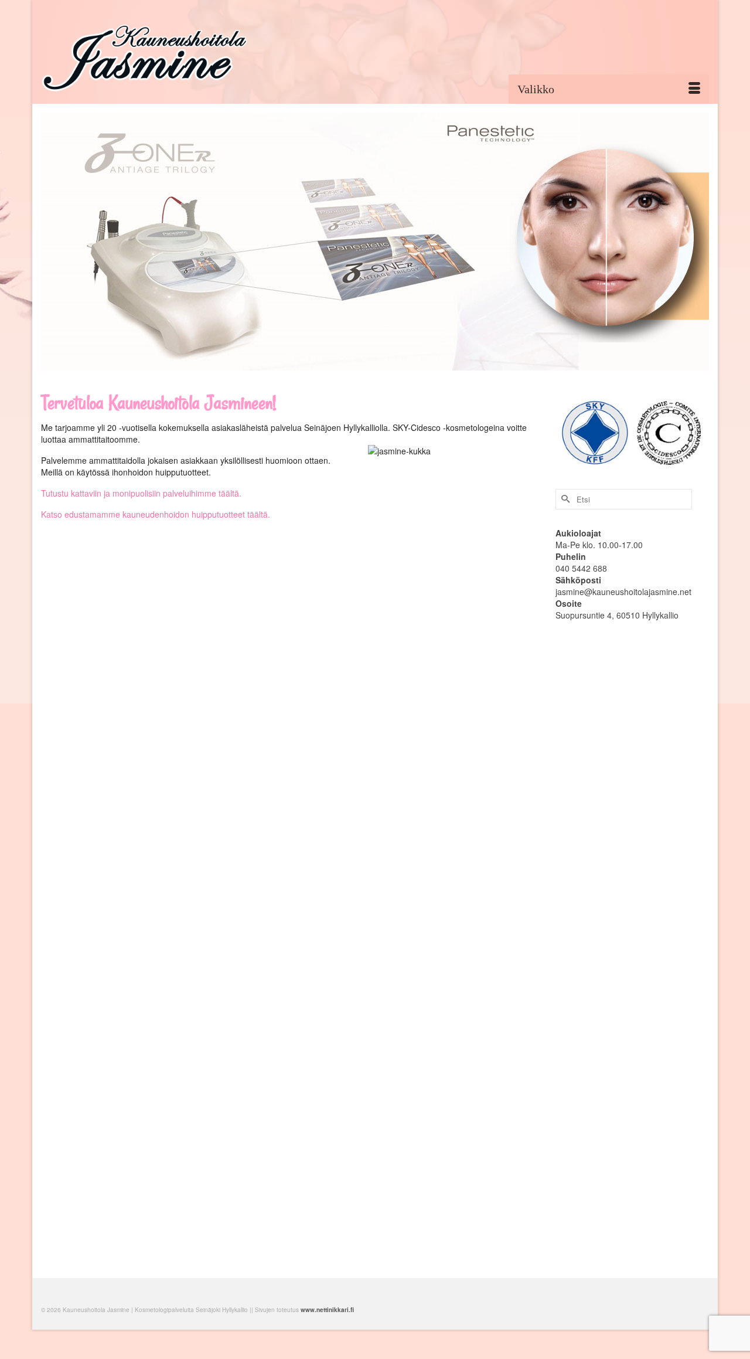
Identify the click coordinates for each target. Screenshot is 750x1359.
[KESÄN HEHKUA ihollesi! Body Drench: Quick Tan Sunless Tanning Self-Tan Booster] (418, 717)
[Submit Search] (564, 499)
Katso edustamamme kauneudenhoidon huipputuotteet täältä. (155, 514)
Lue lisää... (240, 901)
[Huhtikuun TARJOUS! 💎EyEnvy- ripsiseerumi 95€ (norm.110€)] (161, 717)
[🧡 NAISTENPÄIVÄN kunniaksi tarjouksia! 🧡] (161, 1031)
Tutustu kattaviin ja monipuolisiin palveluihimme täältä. (141, 493)
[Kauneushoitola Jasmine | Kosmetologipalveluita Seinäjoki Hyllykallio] (146, 56)
